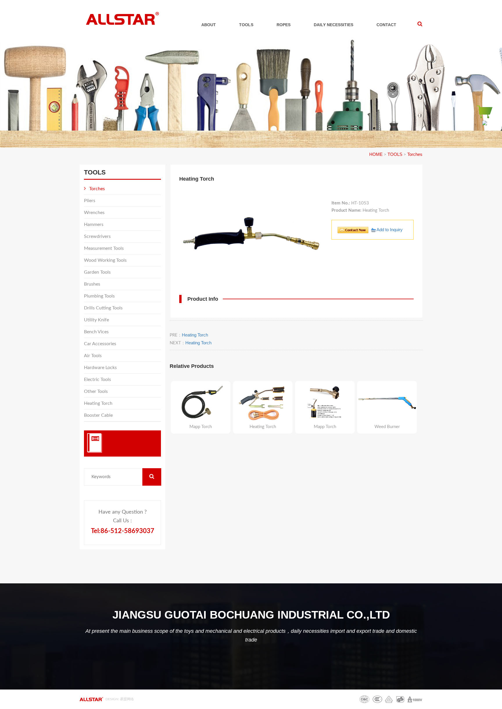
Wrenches (94, 212)
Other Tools (96, 391)
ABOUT (208, 24)
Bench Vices (96, 331)
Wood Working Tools (105, 260)
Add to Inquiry (389, 229)
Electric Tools (97, 379)
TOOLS (246, 24)
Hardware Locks (100, 367)
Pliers (89, 200)
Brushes (92, 284)
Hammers (93, 224)
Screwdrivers (97, 236)
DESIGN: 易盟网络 (119, 699)
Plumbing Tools (99, 296)
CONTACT (386, 24)
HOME (376, 154)
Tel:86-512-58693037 (122, 531)
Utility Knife (96, 320)
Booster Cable (98, 415)
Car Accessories (100, 343)
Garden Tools (97, 272)
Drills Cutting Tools (103, 308)
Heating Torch (98, 403)
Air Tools (93, 355)
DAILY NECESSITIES (333, 24)
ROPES (284, 24)
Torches (414, 154)
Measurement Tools (104, 248)
